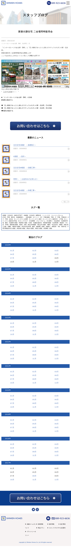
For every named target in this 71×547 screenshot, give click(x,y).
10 (11, 286)
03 (56, 251)
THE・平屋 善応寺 (9, 217)
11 (34, 286)
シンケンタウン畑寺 (36, 219)
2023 (7, 317)
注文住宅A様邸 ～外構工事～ (24, 190)
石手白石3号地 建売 (28, 226)
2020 (7, 390)
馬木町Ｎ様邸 (21, 228)
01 (11, 251)
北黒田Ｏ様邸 (13, 223)
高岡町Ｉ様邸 (48, 228)
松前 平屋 (23, 224)
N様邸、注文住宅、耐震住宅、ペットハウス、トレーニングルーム (43, 215)
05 (33, 254)
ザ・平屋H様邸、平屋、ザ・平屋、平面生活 (53, 217)
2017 (7, 463)
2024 (7, 293)
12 (56, 286)
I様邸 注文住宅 (8, 215)
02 (33, 251)
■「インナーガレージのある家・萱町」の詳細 (16, 97)
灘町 (9, 226)
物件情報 (51, 524)
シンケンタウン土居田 (21, 219)
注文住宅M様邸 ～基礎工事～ (24, 168)
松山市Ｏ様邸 (42, 224)
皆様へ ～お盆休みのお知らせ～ (25, 179)
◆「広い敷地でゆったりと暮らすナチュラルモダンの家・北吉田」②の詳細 (26, 108)
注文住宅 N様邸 (57, 224)
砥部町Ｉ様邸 (41, 226)
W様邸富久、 (21, 217)
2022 (7, 342)
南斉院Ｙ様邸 (23, 223)
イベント (36, 217)
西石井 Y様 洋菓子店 (59, 226)
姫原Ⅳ (62, 223)
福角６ (48, 226)
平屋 (7, 224)
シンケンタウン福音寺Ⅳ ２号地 (53, 219)
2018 (7, 438)
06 (56, 254)
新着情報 (40, 524)
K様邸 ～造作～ (19, 156)
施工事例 (62, 524)
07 (11, 258)
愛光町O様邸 (14, 224)
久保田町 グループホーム (37, 221)
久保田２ (50, 221)
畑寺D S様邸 (16, 226)
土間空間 (55, 223)
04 (11, 254)
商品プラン (41, 528)
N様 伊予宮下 (18, 215)
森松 (49, 224)
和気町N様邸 (47, 223)
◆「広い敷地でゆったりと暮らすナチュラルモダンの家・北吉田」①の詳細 (26, 105)
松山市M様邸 (32, 224)
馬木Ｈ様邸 (30, 228)
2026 (7, 245)
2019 (7, 414)
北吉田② (57, 221)
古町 (30, 223)
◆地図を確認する (7, 111)
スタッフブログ (53, 528)
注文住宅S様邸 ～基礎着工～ (24, 145)
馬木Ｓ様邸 (39, 228)
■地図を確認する (7, 100)
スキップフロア (23, 221)
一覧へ (65, 201)
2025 (7, 269)
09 (56, 282)
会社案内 (62, 528)
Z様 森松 (29, 217)
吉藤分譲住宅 (38, 223)
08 (33, 258)
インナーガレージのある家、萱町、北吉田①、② (15, 43)
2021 (7, 366)
